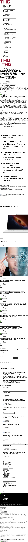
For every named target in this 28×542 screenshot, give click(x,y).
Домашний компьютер (9, 9)
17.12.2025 (4, 284)
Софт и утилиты (7, 24)
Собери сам (6, 23)
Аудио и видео (7, 5)
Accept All (3, 508)
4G (3, 461)
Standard (11, 513)
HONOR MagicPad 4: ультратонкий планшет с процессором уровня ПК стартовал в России (14, 242)
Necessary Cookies (5, 513)
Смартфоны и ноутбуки (9, 22)
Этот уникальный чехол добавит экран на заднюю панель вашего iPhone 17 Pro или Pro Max (14, 316)
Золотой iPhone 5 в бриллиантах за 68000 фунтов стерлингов (13, 186)
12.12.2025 (4, 319)
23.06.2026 (7, 427)
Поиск (1, 356)
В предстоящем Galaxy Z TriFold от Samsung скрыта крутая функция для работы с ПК (12, 339)
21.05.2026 (7, 439)
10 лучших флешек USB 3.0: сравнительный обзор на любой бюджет (14, 373)
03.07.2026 (7, 420)
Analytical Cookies (5, 526)
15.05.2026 (7, 448)
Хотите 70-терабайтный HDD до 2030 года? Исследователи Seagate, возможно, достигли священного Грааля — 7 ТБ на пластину (11, 327)
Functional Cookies (5, 519)
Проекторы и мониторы (9, 18)
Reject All (3, 539)
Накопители (6, 12)
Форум (4, 55)
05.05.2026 (7, 456)
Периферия (6, 15)
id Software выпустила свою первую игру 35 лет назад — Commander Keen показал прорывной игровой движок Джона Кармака (13, 304)
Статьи (5, 51)
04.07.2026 (7, 403)
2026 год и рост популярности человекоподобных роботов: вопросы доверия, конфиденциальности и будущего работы (12, 292)
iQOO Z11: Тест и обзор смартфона (11, 382)
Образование (6, 14)
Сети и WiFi (6, 20)
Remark (11, 519)
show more (4, 511)
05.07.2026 (7, 395)
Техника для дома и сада (10, 45)
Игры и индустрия (8, 10)
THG (3, 245)
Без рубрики (6, 463)
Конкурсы (5, 11)
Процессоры (6, 19)
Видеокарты (6, 7)
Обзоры (5, 28)
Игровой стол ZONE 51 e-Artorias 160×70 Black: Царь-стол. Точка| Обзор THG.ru (14, 453)
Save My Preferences (11, 539)
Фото (4, 25)
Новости (5, 54)
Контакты (5, 56)
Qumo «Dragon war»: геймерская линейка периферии (11, 189)
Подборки (5, 52)
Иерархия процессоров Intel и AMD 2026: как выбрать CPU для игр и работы (14, 380)
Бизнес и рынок (7, 6)
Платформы (6, 16)
